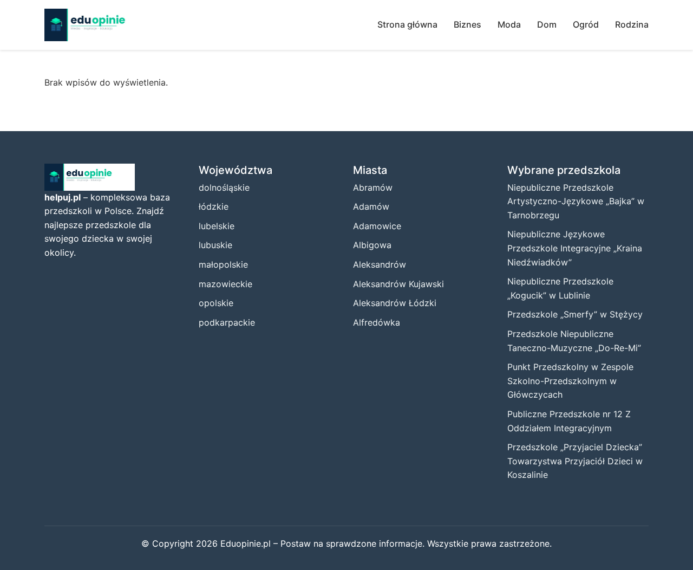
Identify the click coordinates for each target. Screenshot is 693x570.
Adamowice (377, 226)
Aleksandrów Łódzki (394, 302)
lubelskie (216, 226)
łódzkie (213, 206)
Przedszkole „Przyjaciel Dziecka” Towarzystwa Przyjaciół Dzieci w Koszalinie (575, 461)
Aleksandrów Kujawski (398, 283)
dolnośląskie (224, 187)
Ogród (586, 24)
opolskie (216, 302)
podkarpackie (227, 322)
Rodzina (632, 24)
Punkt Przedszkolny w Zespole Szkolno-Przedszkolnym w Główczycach (570, 380)
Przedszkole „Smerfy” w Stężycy (575, 314)
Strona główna (407, 24)
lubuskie (215, 244)
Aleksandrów (379, 264)
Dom (547, 24)
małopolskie (223, 264)
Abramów (373, 187)
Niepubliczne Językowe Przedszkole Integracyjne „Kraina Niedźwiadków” (574, 248)
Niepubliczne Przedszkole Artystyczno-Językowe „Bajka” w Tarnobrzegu (575, 201)
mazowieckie (225, 283)
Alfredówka (376, 322)
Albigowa (372, 244)
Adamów (371, 206)
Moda (509, 24)
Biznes (467, 24)
